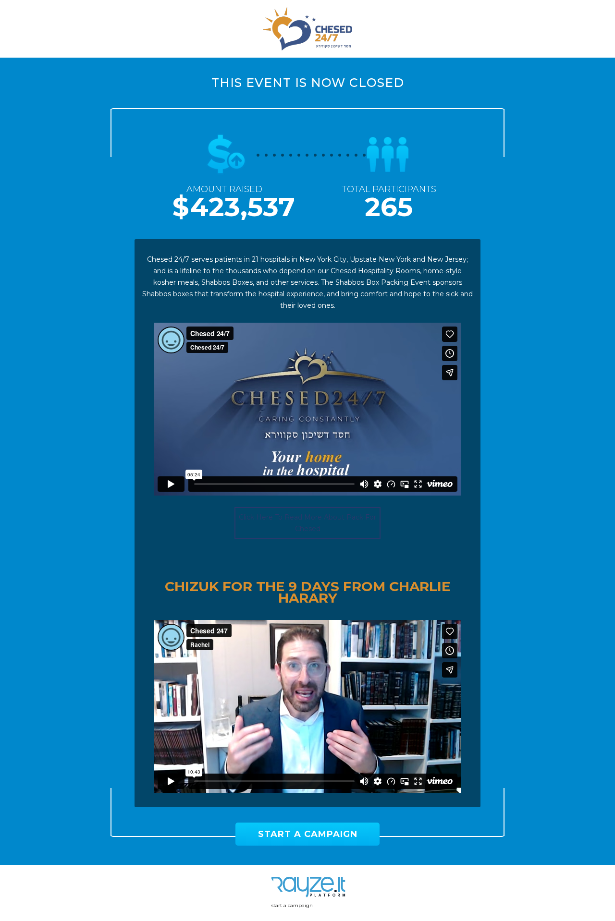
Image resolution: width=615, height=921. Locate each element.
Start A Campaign (307, 834)
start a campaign (292, 905)
